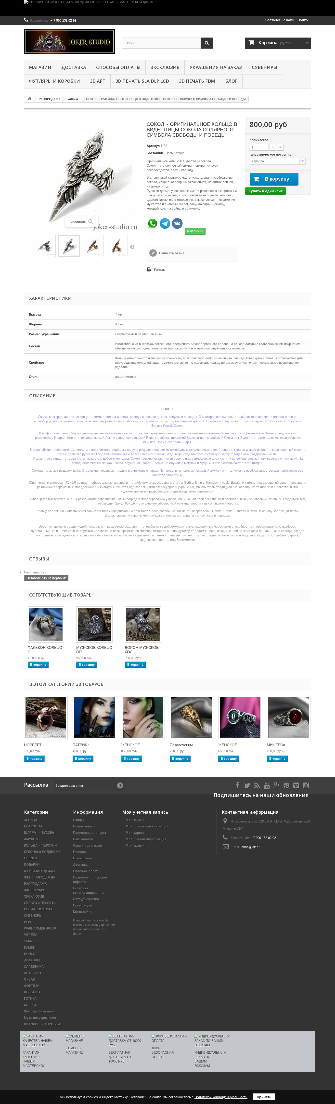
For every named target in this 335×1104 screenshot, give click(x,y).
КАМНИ (29, 947)
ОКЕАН (29, 979)
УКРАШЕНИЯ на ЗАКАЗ (216, 67)
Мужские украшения (40, 1018)
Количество (259, 140)
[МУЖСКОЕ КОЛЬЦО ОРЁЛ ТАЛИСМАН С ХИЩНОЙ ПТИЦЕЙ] (94, 624)
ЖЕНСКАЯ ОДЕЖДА (39, 877)
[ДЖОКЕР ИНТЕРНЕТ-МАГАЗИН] (69, 41)
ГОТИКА (30, 998)
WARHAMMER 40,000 (40, 928)
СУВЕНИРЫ (264, 67)
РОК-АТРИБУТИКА (38, 909)
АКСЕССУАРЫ (35, 890)
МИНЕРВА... (277, 745)
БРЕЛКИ (30, 858)
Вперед (132, 246)
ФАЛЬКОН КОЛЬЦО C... (45, 649)
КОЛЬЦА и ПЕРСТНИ (40, 845)
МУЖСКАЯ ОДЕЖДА (39, 871)
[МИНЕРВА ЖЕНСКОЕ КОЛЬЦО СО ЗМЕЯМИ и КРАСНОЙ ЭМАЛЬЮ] (288, 717)
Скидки (79, 820)
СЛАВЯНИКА (34, 967)
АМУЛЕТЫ (32, 839)
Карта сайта (82, 912)
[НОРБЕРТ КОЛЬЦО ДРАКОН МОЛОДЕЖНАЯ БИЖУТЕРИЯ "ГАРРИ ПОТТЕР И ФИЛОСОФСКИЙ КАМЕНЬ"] (46, 717)
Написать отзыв (171, 253)
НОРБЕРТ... (34, 745)
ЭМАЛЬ (30, 941)
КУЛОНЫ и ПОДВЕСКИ (42, 852)
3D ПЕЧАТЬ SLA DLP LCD (142, 81)
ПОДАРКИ (31, 864)
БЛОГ (231, 81)
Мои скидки (135, 845)
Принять (264, 1097)
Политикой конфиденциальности (220, 1097)
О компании (82, 858)
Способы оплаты (118, 67)
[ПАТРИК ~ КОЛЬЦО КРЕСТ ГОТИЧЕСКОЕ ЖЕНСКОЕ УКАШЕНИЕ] (94, 717)
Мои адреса (135, 833)
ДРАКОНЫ (32, 960)
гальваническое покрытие (271, 154)
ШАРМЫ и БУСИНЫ (39, 833)
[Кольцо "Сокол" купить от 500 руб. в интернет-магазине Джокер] (117, 246)
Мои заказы (135, 820)
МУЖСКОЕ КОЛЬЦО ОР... (94, 649)
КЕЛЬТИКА (32, 992)
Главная (79, 852)
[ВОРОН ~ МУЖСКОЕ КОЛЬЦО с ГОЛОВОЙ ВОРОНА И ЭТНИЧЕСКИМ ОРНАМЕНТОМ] (143, 624)
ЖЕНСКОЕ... (132, 745)
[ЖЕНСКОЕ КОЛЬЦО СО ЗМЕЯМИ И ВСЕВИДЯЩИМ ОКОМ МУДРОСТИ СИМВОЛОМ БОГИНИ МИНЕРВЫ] (240, 717)
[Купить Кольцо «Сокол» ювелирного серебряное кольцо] (68, 246)
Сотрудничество (86, 899)
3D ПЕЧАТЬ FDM (197, 81)
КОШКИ (30, 1005)
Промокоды (82, 905)
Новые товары (84, 826)
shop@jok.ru (250, 847)
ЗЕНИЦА (30, 820)
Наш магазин (83, 839)
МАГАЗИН (40, 67)
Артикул (153, 146)
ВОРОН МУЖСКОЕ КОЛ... (142, 649)
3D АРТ (97, 81)
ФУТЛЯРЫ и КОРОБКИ (54, 81)
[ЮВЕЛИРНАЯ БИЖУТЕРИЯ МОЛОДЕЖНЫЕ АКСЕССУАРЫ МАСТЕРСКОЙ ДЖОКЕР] (167, 8)
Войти (304, 20)
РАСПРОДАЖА (35, 884)
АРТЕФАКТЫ (34, 973)
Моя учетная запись (145, 812)
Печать (159, 270)
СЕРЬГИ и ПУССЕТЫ (40, 903)
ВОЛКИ (29, 954)
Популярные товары (89, 833)
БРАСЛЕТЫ (33, 826)
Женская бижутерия (40, 1011)
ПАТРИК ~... (83, 745)
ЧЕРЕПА (30, 935)
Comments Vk (34, 572)
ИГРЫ (28, 922)
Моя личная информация (146, 839)
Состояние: (156, 153)
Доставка (73, 67)
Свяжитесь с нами (279, 20)
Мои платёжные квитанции (147, 826)
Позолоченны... (183, 745)
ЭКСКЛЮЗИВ (165, 67)
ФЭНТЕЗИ (31, 986)
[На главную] (29, 99)
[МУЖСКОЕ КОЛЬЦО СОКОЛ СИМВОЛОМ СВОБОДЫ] (46, 624)
